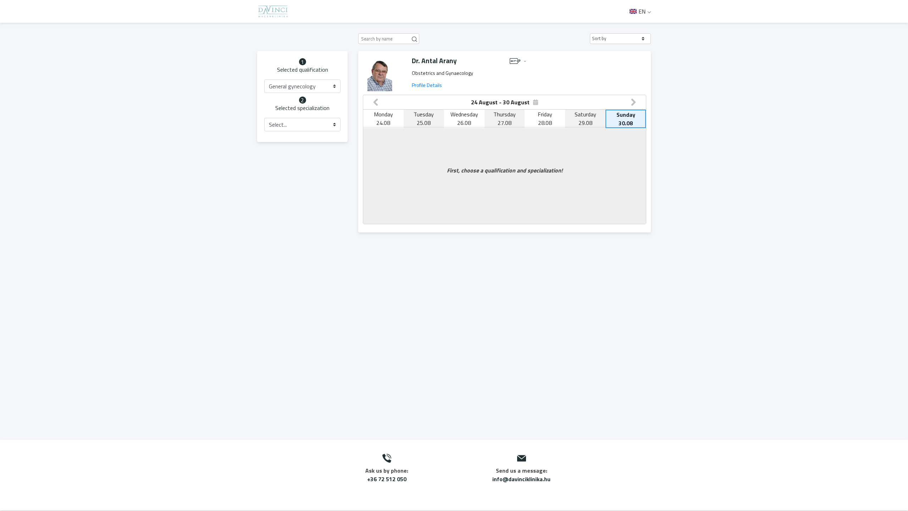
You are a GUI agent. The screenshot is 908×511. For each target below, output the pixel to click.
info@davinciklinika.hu (521, 479)
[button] (620, 39)
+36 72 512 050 (386, 479)
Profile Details (427, 85)
